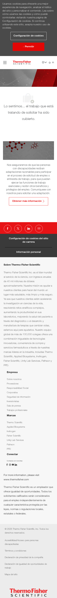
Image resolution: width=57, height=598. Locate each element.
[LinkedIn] (16, 465)
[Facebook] (7, 465)
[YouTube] (13, 465)
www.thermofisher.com (16, 480)
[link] (14, 379)
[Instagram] (10, 465)
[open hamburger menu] (5, 63)
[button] (28, 36)
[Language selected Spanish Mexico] (44, 62)
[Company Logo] (22, 63)
